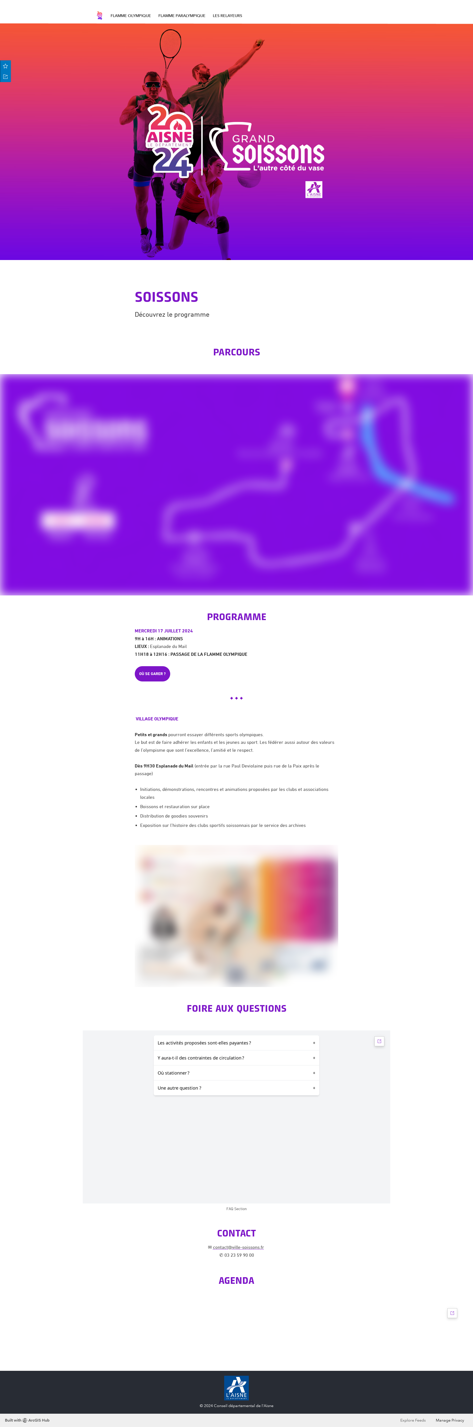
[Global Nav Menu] (98, 4)
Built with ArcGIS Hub (27, 1420)
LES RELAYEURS (227, 15)
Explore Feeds (413, 1420)
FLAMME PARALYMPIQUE (181, 15)
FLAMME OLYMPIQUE (131, 15)
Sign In (367, 4)
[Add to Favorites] (5, 65)
